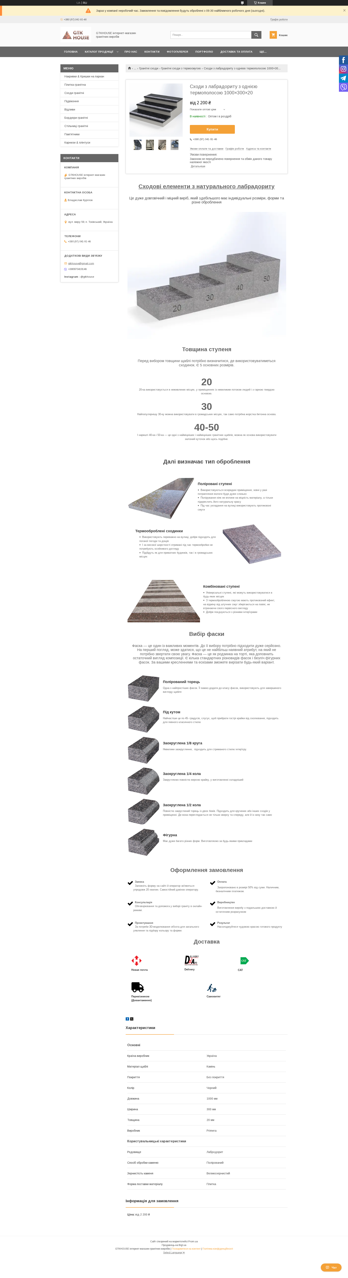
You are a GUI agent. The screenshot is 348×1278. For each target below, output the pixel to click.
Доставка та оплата (236, 51)
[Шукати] (256, 35)
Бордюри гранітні (76, 117)
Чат (334, 1267)
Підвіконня (71, 101)
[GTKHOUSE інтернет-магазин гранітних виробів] (75, 41)
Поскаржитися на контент (186, 1248)
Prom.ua (193, 1241)
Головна (71, 51)
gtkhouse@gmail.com (81, 263)
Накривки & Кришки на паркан (84, 76)
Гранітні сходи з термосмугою (181, 68)
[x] (131, 1019)
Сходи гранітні (74, 93)
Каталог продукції (99, 51)
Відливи (69, 109)
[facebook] (127, 1019)
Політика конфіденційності (217, 1248)
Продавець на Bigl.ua (174, 1245)
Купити (212, 129)
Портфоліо (204, 51)
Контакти (152, 51)
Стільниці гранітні (76, 126)
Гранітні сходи (148, 68)
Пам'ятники (72, 134)
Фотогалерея (177, 51)
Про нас (130, 51)
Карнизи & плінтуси (77, 142)
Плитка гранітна (75, 84)
